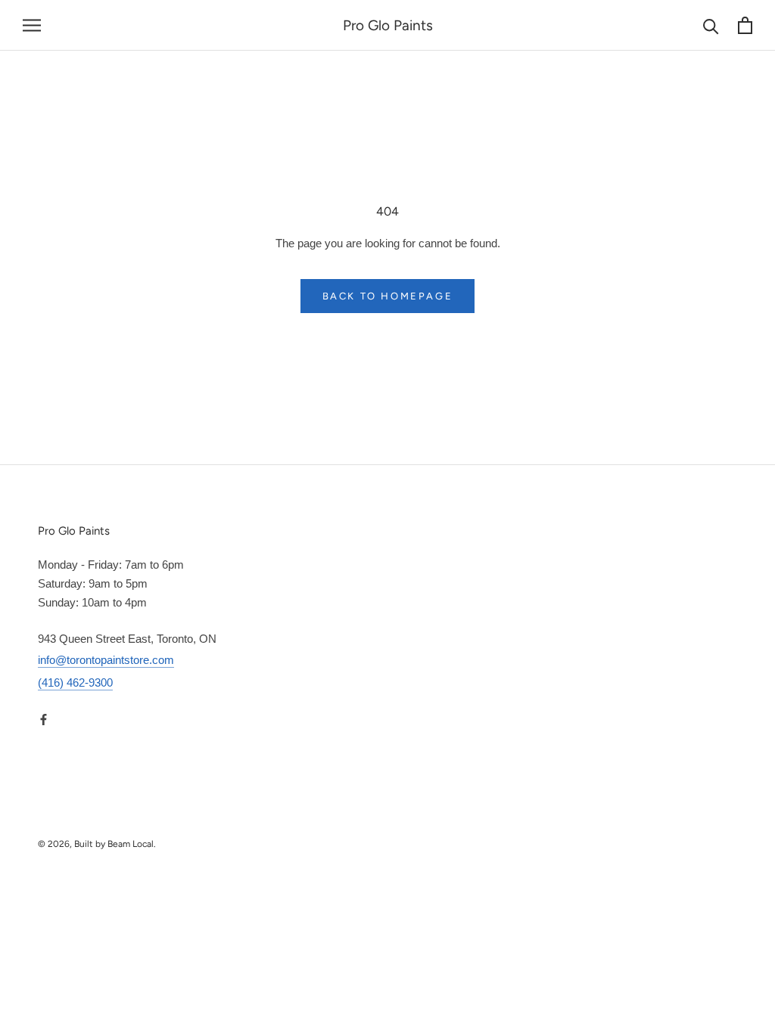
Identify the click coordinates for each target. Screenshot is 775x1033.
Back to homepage (387, 296)
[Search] (711, 25)
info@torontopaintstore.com (106, 659)
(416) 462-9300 (75, 682)
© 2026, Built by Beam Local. (97, 844)
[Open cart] (745, 25)
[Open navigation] (32, 26)
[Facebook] (43, 718)
